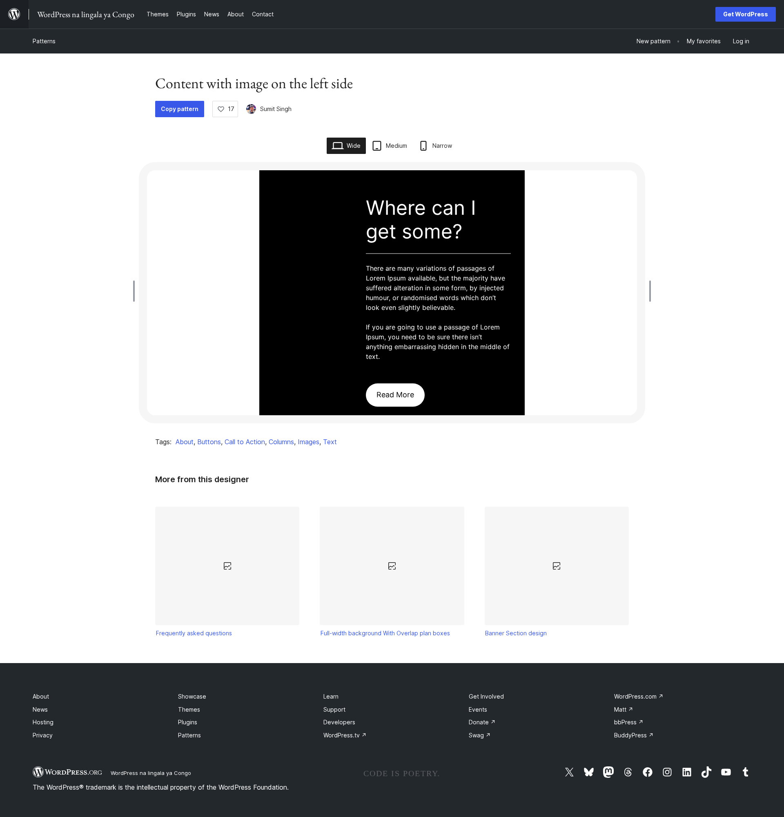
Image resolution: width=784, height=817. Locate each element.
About (185, 442)
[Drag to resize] (136, 291)
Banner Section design (516, 633)
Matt (623, 709)
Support (334, 709)
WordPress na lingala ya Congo (151, 773)
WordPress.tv (345, 735)
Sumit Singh (276, 108)
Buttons (209, 442)
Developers (339, 722)
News (40, 709)
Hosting (43, 722)
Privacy (43, 735)
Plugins (187, 722)
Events (478, 709)
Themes (189, 709)
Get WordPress (745, 14)
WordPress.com (639, 696)
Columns (281, 442)
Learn (331, 696)
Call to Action (245, 442)
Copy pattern (179, 108)
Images (308, 442)
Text (330, 442)
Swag (480, 735)
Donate (482, 722)
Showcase (192, 696)
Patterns (44, 41)
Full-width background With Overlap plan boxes (385, 633)
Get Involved (486, 696)
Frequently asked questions (194, 633)
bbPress (629, 722)
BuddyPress (634, 735)
